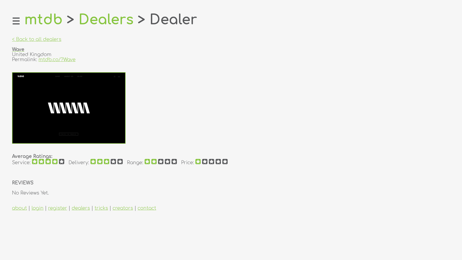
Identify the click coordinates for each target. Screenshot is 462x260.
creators (123, 208)
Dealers (106, 19)
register (57, 208)
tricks (101, 208)
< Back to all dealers (36, 39)
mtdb (43, 19)
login (38, 208)
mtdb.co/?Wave (57, 59)
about (19, 208)
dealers (81, 208)
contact (147, 208)
